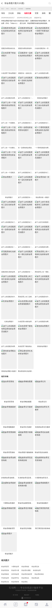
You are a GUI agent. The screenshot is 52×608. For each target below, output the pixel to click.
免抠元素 (13, 8)
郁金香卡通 (15, 570)
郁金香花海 (5, 570)
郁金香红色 (5, 582)
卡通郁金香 (15, 566)
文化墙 (11, 13)
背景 (36, 13)
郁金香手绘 (15, 578)
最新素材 (26, 595)
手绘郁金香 (5, 578)
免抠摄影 (20, 8)
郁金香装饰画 (39, 574)
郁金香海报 (25, 566)
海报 (3, 13)
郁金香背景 (5, 566)
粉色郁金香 (37, 570)
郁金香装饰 (15, 582)
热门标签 (15, 595)
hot (26, 604)
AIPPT (15, 604)
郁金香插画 (5, 574)
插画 (43, 13)
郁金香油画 (35, 578)
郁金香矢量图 (26, 570)
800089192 (27, 598)
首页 (2, 8)
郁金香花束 (35, 566)
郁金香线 (24, 582)
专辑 (7, 8)
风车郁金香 (15, 574)
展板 (19, 13)
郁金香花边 (25, 578)
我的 (47, 604)
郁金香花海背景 (26, 574)
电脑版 (37, 595)
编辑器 (36, 604)
